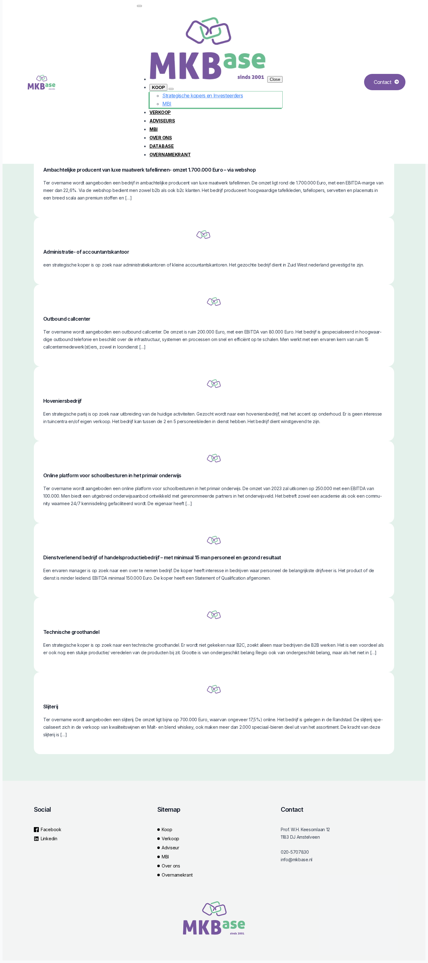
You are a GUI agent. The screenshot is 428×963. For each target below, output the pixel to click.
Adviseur (170, 847)
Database (161, 146)
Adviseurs (162, 120)
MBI (153, 129)
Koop (158, 87)
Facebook (51, 829)
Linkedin (49, 838)
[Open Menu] (139, 6)
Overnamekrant (170, 154)
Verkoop (160, 112)
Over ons (160, 137)
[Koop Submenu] (171, 89)
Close (275, 79)
